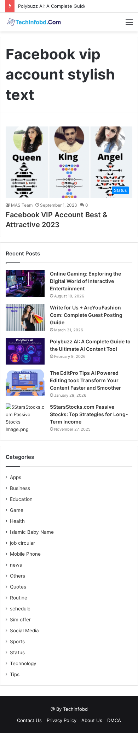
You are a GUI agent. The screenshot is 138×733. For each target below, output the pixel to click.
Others (17, 576)
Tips (14, 674)
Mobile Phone (25, 554)
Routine (18, 598)
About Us (91, 720)
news (16, 565)
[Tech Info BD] (33, 22)
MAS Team (22, 205)
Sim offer (20, 619)
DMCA (114, 720)
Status (17, 652)
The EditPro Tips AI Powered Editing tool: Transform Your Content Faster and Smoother (85, 380)
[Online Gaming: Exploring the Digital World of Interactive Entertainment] (25, 283)
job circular (22, 543)
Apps (15, 477)
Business (20, 488)
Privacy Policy (61, 720)
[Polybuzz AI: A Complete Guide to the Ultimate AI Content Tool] (25, 351)
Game (16, 510)
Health (17, 521)
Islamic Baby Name (32, 532)
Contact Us (29, 720)
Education (21, 499)
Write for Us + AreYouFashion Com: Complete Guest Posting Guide (86, 315)
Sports (17, 641)
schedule (20, 608)
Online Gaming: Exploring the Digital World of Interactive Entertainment (85, 281)
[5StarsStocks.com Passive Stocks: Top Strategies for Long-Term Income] (25, 418)
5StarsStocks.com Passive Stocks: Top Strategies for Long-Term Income (89, 414)
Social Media (24, 630)
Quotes (18, 587)
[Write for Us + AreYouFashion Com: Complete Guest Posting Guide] (25, 317)
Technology (23, 663)
